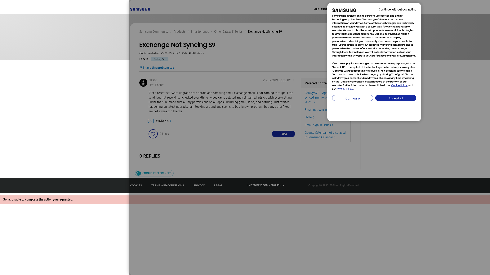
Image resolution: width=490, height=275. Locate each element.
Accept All (396, 98)
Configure (352, 98)
